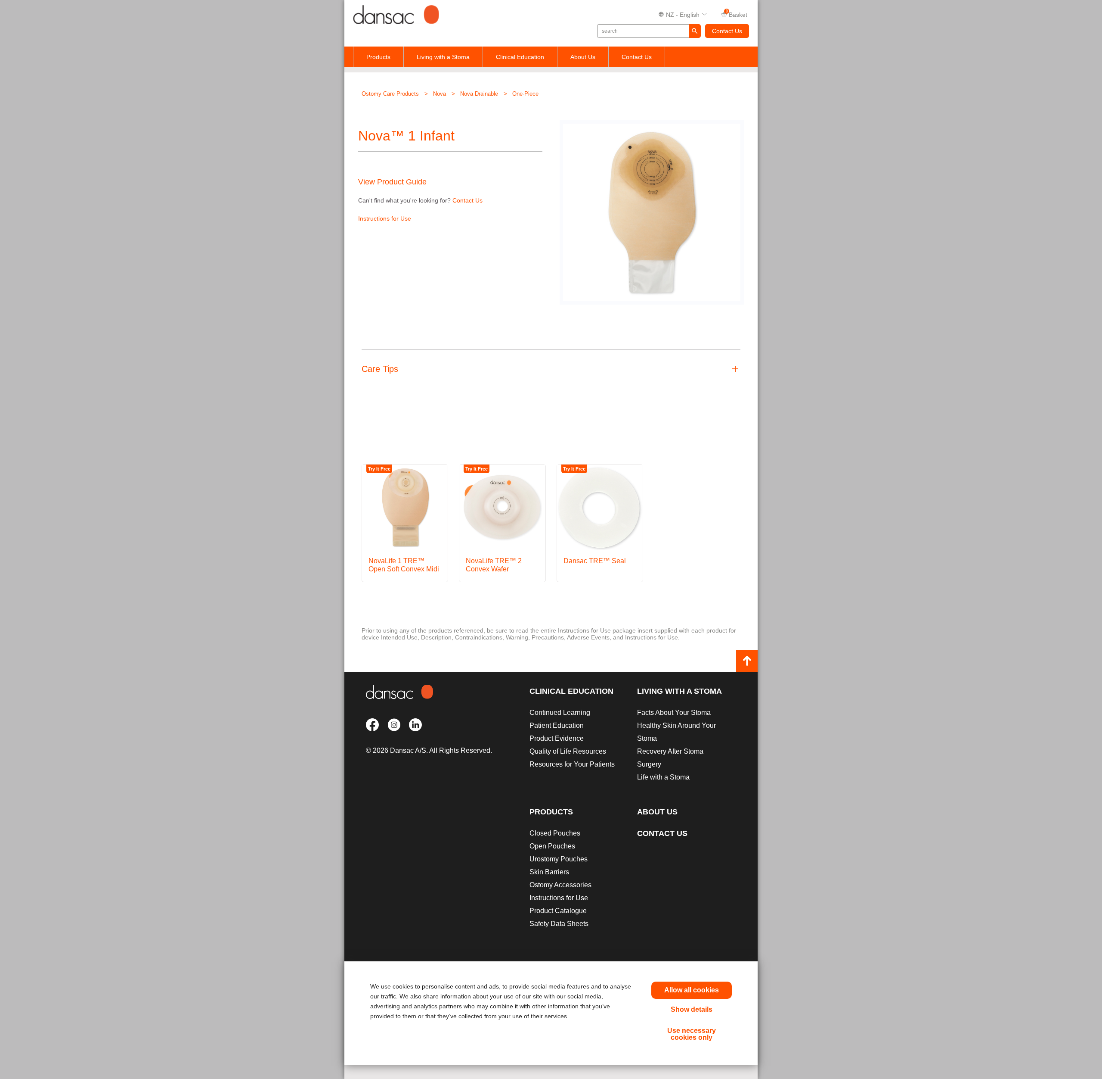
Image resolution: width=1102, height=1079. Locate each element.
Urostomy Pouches (558, 859)
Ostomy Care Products (390, 93)
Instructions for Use (384, 218)
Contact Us (727, 31)
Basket (737, 13)
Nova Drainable (479, 93)
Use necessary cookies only (691, 1034)
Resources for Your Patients (572, 764)
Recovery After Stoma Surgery (670, 758)
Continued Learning (559, 712)
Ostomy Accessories (560, 885)
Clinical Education (520, 56)
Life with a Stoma (663, 777)
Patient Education (556, 725)
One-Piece (525, 93)
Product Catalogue (558, 910)
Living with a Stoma (443, 56)
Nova (439, 93)
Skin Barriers (549, 872)
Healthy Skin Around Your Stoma (676, 732)
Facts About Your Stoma (674, 712)
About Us (582, 56)
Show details (691, 1009)
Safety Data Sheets (558, 923)
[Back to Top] (747, 661)
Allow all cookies (691, 990)
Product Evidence (556, 738)
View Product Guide (392, 182)
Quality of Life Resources (567, 751)
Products (378, 56)
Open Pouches (552, 846)
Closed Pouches (554, 833)
